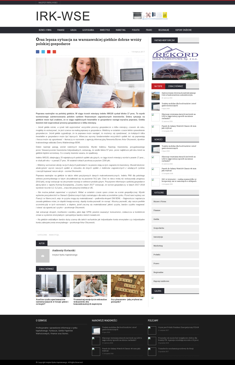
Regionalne (164, 29)
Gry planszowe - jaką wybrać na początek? (126, 300)
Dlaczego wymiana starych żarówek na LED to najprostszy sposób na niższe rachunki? (179, 116)
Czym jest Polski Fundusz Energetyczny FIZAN (178, 327)
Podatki (136, 29)
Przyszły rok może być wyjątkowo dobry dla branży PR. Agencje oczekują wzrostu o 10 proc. (178, 339)
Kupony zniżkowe (184, 29)
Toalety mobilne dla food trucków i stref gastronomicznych (179, 104)
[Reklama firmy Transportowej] (149, 16)
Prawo (149, 29)
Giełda (73, 29)
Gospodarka (88, 29)
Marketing (121, 29)
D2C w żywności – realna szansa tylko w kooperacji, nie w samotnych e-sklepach (179, 180)
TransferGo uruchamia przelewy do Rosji (176, 348)
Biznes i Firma (45, 29)
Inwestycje (105, 29)
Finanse (60, 29)
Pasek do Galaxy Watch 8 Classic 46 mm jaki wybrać (179, 127)
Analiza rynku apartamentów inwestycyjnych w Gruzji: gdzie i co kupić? (52, 301)
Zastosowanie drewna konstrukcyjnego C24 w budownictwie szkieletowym (179, 94)
